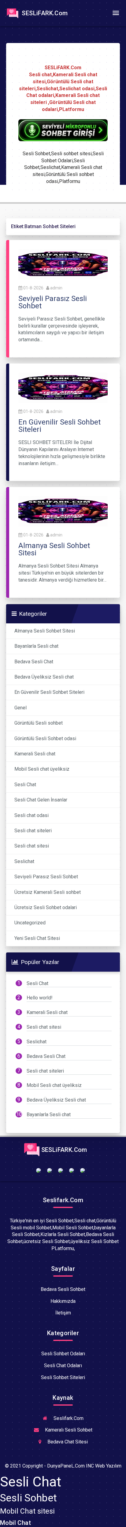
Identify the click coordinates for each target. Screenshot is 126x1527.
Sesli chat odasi (31, 815)
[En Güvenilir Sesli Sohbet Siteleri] (63, 387)
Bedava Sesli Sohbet (63, 1289)
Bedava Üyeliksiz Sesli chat (44, 677)
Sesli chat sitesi (31, 846)
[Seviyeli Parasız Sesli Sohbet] (63, 264)
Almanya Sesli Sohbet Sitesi (44, 631)
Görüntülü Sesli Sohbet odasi (45, 738)
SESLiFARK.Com (44, 13)
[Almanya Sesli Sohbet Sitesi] (63, 511)
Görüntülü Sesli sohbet (38, 723)
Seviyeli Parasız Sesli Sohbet (46, 877)
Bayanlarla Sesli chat (36, 646)
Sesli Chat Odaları (63, 1365)
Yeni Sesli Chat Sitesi (37, 938)
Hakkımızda (63, 1301)
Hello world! (40, 998)
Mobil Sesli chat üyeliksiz (41, 769)
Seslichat (24, 861)
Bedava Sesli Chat (33, 662)
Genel (20, 708)
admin (56, 287)
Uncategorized (30, 923)
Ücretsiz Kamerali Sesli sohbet (47, 892)
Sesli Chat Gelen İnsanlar (40, 800)
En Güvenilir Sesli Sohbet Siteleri (49, 692)
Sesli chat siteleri (33, 830)
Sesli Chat (25, 784)
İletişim (63, 1313)
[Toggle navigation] (115, 13)
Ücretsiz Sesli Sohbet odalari (45, 907)
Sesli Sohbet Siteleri (63, 1377)
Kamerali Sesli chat (34, 754)
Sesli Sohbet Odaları (63, 1354)
